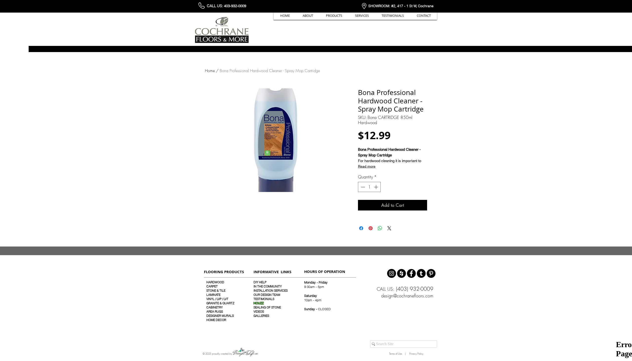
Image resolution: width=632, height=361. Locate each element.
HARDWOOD (215, 282)
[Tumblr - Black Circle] (421, 273)
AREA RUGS (214, 311)
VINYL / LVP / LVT (217, 299)
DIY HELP (260, 282)
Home (210, 70)
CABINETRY (214, 307)
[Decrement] (362, 187)
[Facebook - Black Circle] (411, 273)
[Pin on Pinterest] (371, 228)
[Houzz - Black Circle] (401, 273)
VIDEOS (259, 311)
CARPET (212, 286)
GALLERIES (261, 316)
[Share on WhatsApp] (380, 228)
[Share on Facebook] (361, 228)
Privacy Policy (416, 353)
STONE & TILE (215, 290)
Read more (366, 166)
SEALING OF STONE (267, 307)
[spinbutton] (369, 187)
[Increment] (376, 187)
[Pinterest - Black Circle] (431, 273)
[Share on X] (389, 228)
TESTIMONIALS (264, 299)
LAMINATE (213, 295)
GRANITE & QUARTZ (220, 303)
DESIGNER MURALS (220, 316)
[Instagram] (391, 273)
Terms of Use (395, 353)
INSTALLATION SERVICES (271, 290)
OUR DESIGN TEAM (267, 295)
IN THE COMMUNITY (268, 286)
